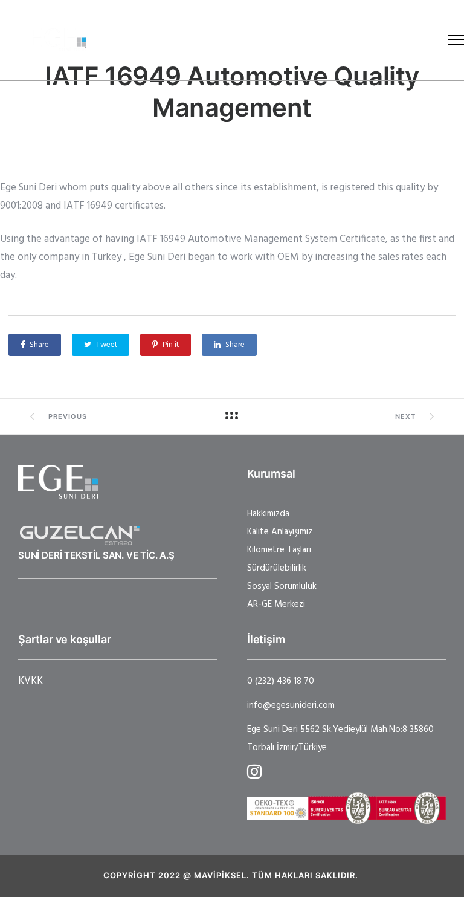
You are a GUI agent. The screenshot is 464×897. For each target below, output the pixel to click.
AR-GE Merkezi (276, 604)
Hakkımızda (268, 514)
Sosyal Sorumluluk (282, 586)
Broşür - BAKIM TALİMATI (290, 40)
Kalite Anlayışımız (279, 532)
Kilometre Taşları (279, 550)
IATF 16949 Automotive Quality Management (232, 91)
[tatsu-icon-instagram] (254, 771)
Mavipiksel (220, 875)
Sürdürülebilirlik (276, 568)
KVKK (30, 681)
